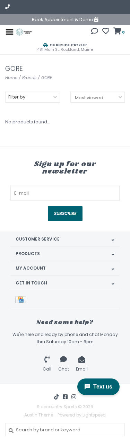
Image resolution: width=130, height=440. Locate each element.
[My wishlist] (105, 32)
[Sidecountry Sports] (23, 31)
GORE (46, 78)
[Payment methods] (21, 299)
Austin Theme (38, 415)
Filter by (16, 97)
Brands (29, 78)
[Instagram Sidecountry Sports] (74, 397)
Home (11, 78)
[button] (94, 32)
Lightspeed (94, 415)
